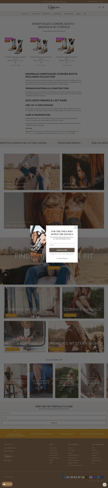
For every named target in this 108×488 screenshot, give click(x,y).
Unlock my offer (62, 250)
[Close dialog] (75, 227)
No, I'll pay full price (61, 258)
